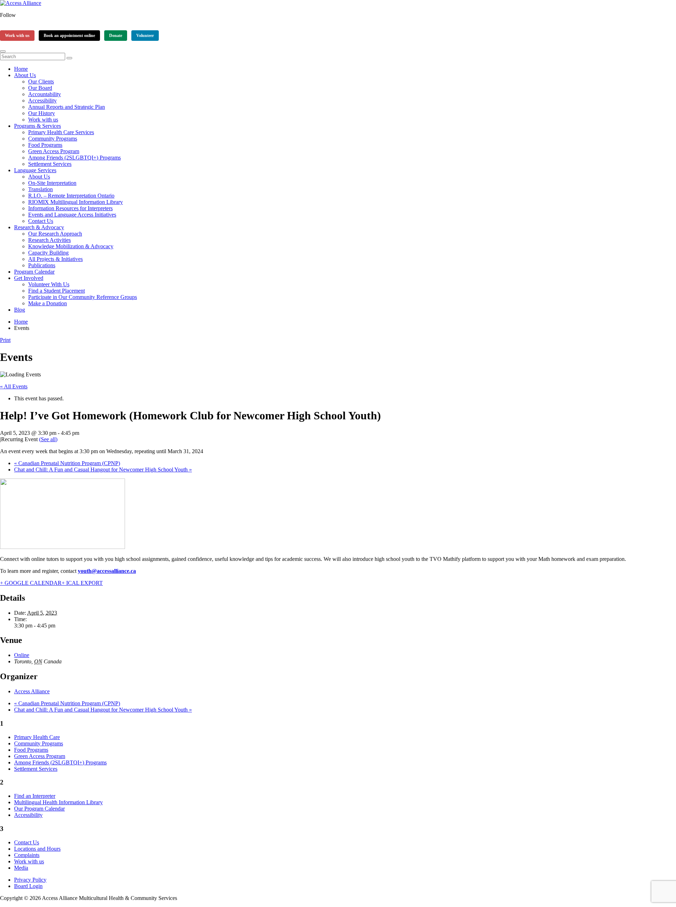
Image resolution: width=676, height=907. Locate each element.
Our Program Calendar (39, 809)
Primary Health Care (37, 737)
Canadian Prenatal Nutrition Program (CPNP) (67, 463)
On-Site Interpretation (52, 183)
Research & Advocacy (39, 227)
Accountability (44, 94)
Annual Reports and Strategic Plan (66, 107)
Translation (40, 189)
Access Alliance (32, 691)
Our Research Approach (55, 234)
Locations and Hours (37, 849)
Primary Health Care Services (61, 132)
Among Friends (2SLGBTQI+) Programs (74, 158)
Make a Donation (47, 303)
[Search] (69, 58)
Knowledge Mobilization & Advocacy (70, 246)
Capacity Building (48, 253)
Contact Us (40, 221)
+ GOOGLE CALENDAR (31, 583)
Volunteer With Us (48, 284)
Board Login (28, 886)
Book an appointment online (69, 35)
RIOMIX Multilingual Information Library (75, 202)
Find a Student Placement (56, 291)
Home (21, 69)
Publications (41, 265)
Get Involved (28, 278)
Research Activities (49, 240)
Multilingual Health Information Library (58, 802)
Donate (115, 35)
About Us (25, 75)
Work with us (17, 35)
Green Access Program (53, 151)
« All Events (13, 386)
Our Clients (41, 82)
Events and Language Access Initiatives (72, 215)
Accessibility (42, 101)
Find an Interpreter (34, 796)
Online (21, 655)
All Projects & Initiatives (55, 259)
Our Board (40, 88)
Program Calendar (34, 272)
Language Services (35, 170)
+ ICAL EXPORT (82, 583)
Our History (41, 113)
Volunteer (145, 35)
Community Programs (52, 139)
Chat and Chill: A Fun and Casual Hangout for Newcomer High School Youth (103, 470)
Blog (19, 310)
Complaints (26, 855)
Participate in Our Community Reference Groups (82, 297)
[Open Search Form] (3, 51)
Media (21, 868)
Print (5, 340)
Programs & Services (37, 126)
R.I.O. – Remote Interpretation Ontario (71, 196)
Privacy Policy (30, 880)
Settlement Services (49, 164)
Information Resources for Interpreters (70, 208)
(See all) (48, 439)
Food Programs (45, 145)
